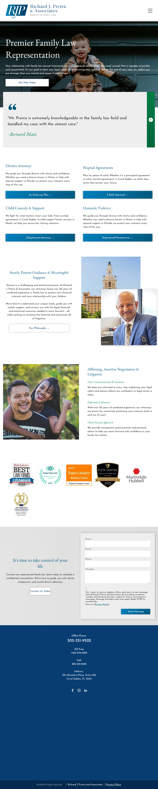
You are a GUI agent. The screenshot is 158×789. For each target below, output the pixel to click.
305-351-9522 (79, 641)
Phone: (88, 559)
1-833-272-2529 (79, 653)
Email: (88, 549)
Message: (89, 569)
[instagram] (79, 691)
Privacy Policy (101, 604)
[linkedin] (85, 691)
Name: (88, 539)
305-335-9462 (79, 664)
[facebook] (72, 691)
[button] (150, 10)
